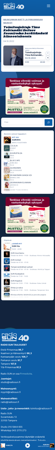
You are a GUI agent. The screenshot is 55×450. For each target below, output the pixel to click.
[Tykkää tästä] (48, 53)
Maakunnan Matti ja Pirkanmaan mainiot (23, 21)
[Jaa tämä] (48, 58)
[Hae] (48, 122)
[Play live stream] (27, 445)
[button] (27, 55)
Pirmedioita (26, 373)
